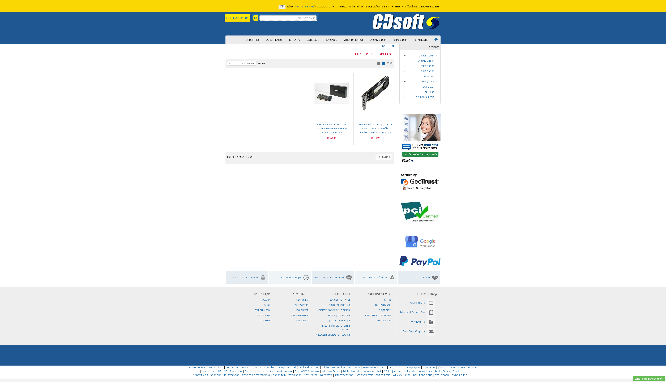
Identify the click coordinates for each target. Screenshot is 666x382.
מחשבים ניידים (421, 39)
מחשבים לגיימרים (378, 39)
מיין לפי (261, 63)
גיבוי (384, 367)
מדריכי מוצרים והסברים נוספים (329, 277)
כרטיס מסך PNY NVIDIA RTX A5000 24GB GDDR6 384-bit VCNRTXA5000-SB (332, 128)
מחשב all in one (402, 375)
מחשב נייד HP (216, 367)
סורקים (260, 371)
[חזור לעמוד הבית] (392, 46)
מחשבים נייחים (400, 39)
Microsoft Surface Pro (412, 312)
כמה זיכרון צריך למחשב (339, 315)
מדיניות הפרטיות (304, 6)
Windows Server (331, 371)
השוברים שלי (302, 320)
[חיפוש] (255, 18)
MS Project (390, 371)
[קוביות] (383, 64)
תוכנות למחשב (383, 375)
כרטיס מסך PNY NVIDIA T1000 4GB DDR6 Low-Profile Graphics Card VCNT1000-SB (375, 128)
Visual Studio (267, 367)
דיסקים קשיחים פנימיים (409, 367)
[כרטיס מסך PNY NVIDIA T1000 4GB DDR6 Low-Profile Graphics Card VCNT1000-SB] (375, 93)
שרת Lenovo (208, 371)
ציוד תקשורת (252, 39)
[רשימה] (378, 64)
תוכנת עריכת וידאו (364, 375)
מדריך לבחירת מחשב (340, 299)
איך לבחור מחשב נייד (291, 277)
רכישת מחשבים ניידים (468, 367)
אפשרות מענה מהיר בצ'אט (245, 277)
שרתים (392, 367)
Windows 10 (418, 321)
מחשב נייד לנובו (231, 375)
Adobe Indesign (407, 371)
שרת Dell (249, 371)
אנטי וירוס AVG (417, 302)
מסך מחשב (216, 375)
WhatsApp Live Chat (647, 378)
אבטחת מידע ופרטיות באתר (378, 315)
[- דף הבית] (406, 22)
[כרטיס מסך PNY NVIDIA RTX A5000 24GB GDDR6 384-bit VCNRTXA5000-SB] (332, 93)
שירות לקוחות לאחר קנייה (374, 277)
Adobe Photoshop (309, 367)
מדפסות (270, 371)
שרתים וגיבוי (294, 39)
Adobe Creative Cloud (334, 367)
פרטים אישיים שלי (300, 315)
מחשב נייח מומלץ (446, 367)
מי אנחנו (426, 277)
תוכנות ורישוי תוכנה (353, 39)
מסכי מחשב (331, 39)
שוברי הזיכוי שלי (301, 305)
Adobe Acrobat (372, 371)
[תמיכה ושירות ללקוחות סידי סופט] (420, 138)
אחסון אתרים (283, 367)
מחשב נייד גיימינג (371, 367)
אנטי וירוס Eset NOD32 (307, 371)
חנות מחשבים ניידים (422, 375)
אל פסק (230, 367)
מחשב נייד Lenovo (196, 367)
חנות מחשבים (279, 375)
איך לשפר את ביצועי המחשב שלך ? (333, 334)
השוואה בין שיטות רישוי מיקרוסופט (333, 310)
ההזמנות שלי (302, 299)
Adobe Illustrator (352, 371)
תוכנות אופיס (425, 371)
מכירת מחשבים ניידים (246, 367)
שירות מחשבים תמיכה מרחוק (256, 375)
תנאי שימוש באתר (382, 305)
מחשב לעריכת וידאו (344, 375)
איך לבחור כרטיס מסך (339, 320)
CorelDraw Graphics (414, 331)
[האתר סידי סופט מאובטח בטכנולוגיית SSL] (420, 181)
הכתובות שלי (302, 310)
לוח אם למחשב (200, 375)
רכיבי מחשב (313, 39)
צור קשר (387, 299)
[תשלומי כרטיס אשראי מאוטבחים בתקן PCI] (420, 211)
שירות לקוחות (384, 310)
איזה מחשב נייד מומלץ (339, 305)
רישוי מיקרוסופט (459, 375)
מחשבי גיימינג (311, 375)
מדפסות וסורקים (274, 39)
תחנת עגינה (326, 375)
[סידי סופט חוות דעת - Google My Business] (420, 242)
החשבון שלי (301, 294)
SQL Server (230, 371)
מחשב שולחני (294, 375)
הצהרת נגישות (384, 320)
